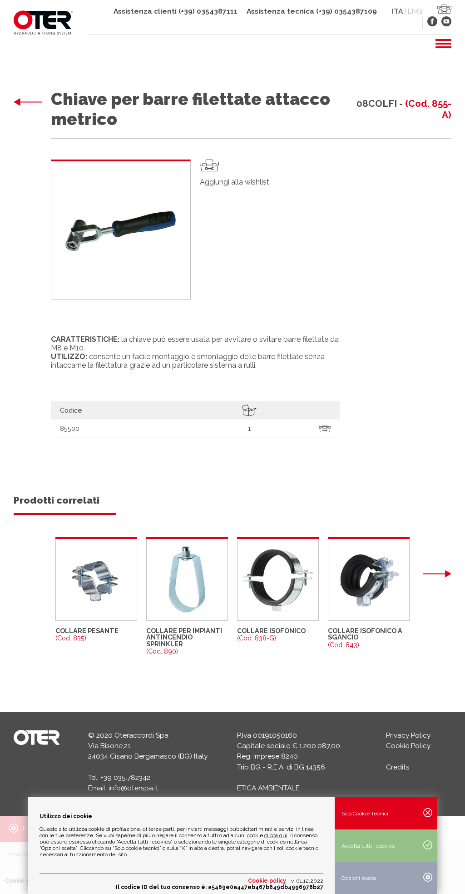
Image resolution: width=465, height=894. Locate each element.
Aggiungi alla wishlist (234, 182)
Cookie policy (267, 881)
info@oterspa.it (133, 788)
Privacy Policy (408, 735)
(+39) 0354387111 (207, 11)
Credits (398, 767)
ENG (415, 11)
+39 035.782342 (125, 777)
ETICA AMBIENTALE (268, 788)
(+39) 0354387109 (346, 11)
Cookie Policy (408, 745)
